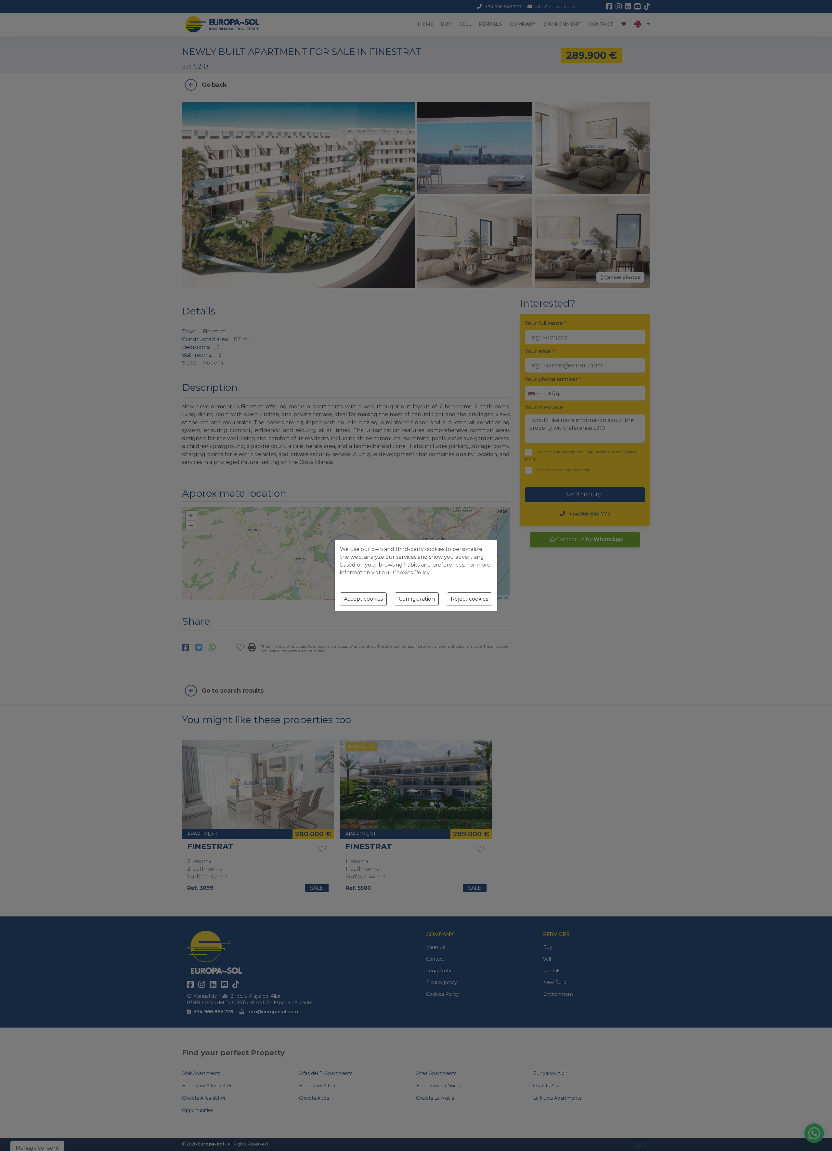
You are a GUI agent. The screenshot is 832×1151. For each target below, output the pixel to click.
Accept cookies (363, 599)
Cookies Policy (411, 572)
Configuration (417, 599)
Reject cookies (469, 599)
